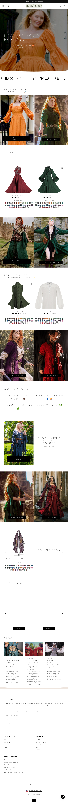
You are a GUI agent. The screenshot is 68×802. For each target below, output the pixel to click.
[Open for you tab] (63, 797)
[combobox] (6, 405)
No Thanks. (23, 413)
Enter (40, 405)
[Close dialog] (65, 382)
